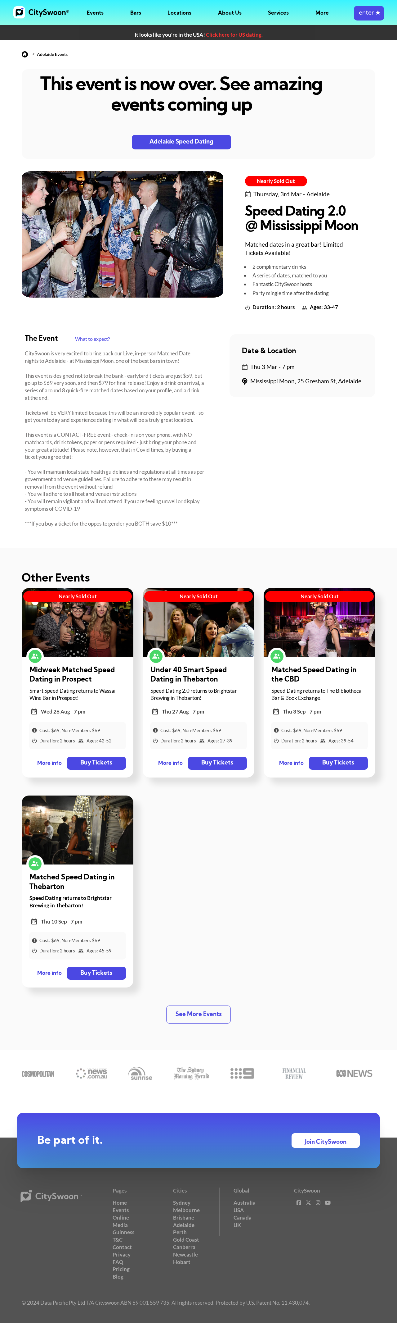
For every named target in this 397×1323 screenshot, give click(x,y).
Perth (180, 1232)
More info (49, 763)
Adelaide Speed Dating (181, 142)
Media (120, 1225)
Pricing (121, 1269)
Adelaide (183, 1225)
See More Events (199, 1015)
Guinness (123, 1232)
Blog (118, 1276)
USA (239, 1210)
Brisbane (183, 1217)
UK (237, 1225)
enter (369, 13)
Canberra (184, 1247)
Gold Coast (186, 1239)
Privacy (122, 1254)
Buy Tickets (96, 763)
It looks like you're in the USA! (199, 34)
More (322, 13)
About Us (230, 13)
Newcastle (185, 1254)
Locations (179, 13)
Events (95, 13)
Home (120, 1202)
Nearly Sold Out (276, 181)
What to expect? (92, 339)
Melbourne (186, 1210)
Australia (245, 1202)
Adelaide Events (52, 54)
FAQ (118, 1262)
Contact (122, 1247)
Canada (243, 1217)
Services (278, 13)
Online (121, 1217)
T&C (118, 1239)
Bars (135, 13)
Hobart (181, 1262)
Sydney (181, 1202)
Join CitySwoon (325, 1142)
